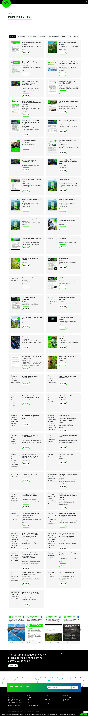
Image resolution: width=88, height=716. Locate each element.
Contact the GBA (67, 697)
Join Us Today (13, 665)
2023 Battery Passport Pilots (15, 699)
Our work (58, 2)
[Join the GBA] (65, 654)
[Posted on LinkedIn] (23, 617)
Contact (81, 2)
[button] (8, 630)
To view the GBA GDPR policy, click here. (66, 714)
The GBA (29, 697)
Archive (76, 36)
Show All (12, 36)
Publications (47, 699)
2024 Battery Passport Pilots (15, 701)
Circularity (43, 36)
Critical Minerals (54, 36)
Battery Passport (32, 36)
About (65, 2)
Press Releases (48, 697)
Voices (28, 704)
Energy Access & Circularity (14, 705)
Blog (46, 701)
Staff (28, 702)
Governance (21, 36)
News (70, 2)
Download (26, 52)
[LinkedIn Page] (86, 2)
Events (75, 2)
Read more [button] (11, 623)
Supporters (29, 699)
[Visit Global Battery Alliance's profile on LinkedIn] (10, 617)
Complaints (65, 701)
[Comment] (12, 642)
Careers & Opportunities (32, 705)
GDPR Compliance (35, 711)
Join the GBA (66, 699)
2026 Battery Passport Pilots (15, 702)
